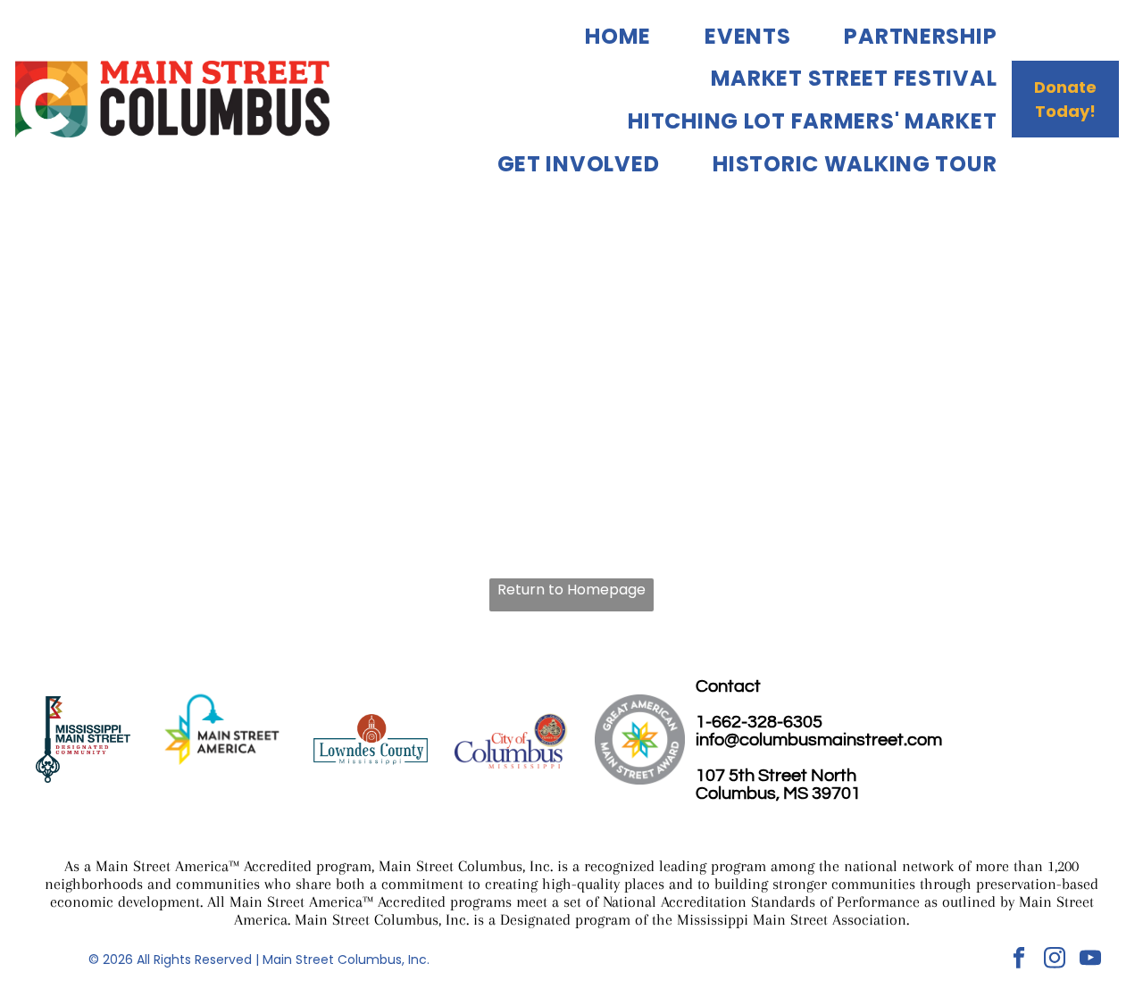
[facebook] (1018, 960)
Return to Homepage (571, 589)
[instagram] (1054, 960)
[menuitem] (591, 35)
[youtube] (1089, 960)
